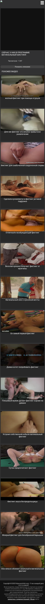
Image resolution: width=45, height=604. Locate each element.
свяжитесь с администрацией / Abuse (21, 599)
